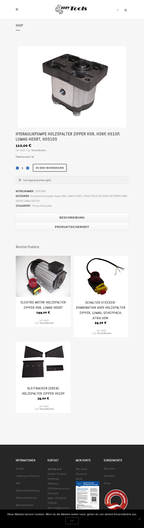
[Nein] (139, 519)
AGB (18, 483)
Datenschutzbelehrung (27, 490)
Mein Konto (81, 469)
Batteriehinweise (24, 505)
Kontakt (20, 468)
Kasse (79, 478)
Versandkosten (39, 150)
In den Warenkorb (50, 167)
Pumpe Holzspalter (42, 205)
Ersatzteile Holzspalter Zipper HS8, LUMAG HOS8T (56, 196)
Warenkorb (81, 473)
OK (72, 520)
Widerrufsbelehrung (26, 497)
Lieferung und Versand (27, 476)
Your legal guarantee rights (37, 180)
